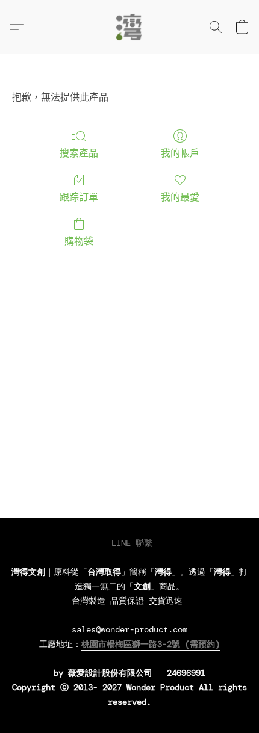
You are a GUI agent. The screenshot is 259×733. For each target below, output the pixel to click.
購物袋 (78, 241)
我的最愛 (180, 197)
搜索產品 (79, 153)
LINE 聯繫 (129, 542)
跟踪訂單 (79, 197)
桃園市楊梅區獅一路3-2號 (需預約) (150, 644)
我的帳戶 (180, 153)
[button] (129, 27)
